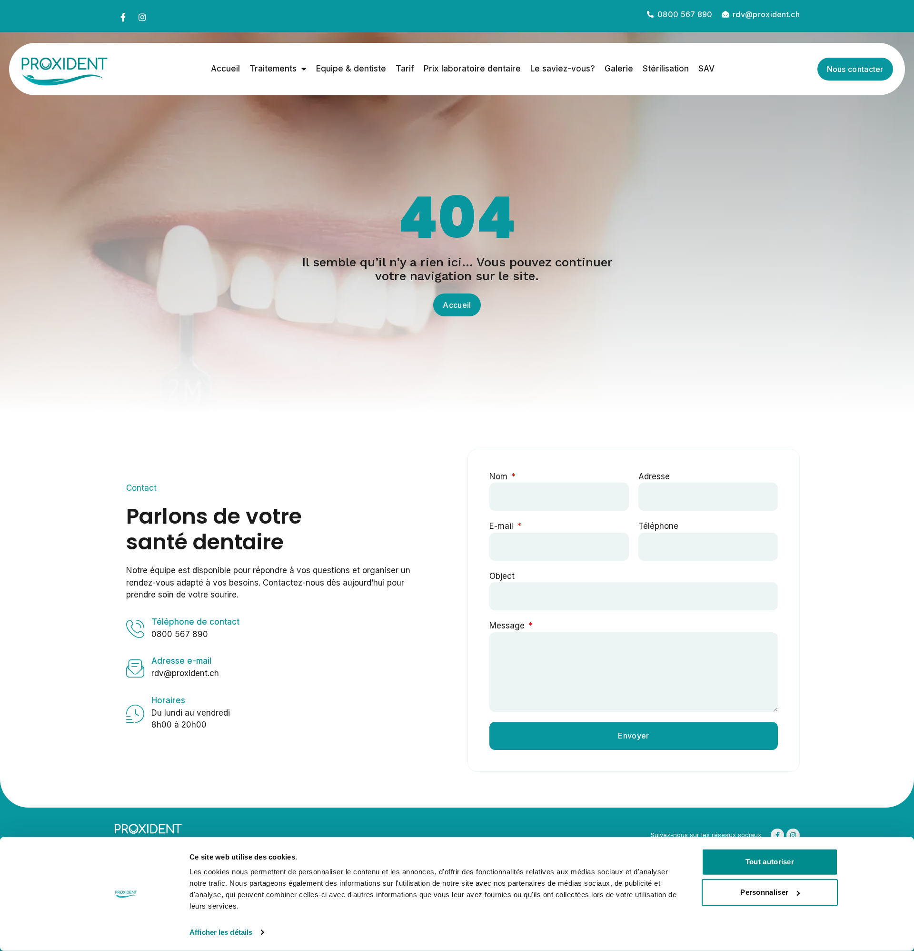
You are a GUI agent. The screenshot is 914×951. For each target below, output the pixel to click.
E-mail (502, 526)
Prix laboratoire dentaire (472, 68)
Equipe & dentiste (351, 68)
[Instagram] (142, 17)
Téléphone (658, 526)
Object (502, 576)
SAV (706, 68)
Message (508, 625)
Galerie (619, 68)
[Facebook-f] (122, 17)
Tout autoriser (769, 862)
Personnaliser (764, 892)
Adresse (654, 476)
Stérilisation (666, 68)
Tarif (405, 68)
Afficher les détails (220, 932)
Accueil (225, 68)
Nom (499, 476)
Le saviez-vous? (562, 68)
